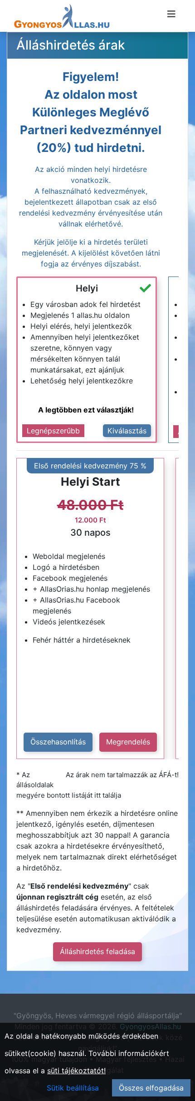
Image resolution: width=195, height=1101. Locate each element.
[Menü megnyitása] (171, 14)
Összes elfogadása (151, 1087)
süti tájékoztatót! (76, 1070)
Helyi (87, 288)
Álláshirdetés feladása (97, 951)
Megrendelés (128, 741)
